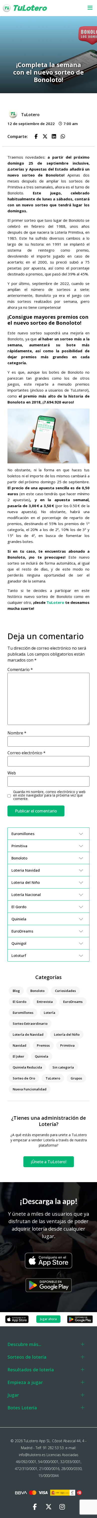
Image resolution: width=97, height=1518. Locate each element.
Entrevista (45, 1001)
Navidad (19, 1045)
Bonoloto (37, 990)
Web (11, 773)
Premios (43, 1045)
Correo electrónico (26, 753)
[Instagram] (62, 1507)
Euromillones (23, 1012)
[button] (87, 8)
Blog (16, 990)
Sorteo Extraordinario (30, 1023)
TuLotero (55, 602)
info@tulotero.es (32, 1454)
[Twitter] (48, 1507)
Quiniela (41, 1056)
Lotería (49, 1012)
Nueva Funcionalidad (30, 1089)
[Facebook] (35, 1507)
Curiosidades (65, 990)
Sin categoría (63, 1067)
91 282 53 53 (53, 1447)
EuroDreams (73, 1001)
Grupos (76, 1078)
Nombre (16, 733)
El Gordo (19, 1001)
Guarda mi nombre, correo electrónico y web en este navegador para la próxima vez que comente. (49, 795)
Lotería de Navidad (28, 1034)
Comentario (20, 669)
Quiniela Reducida (27, 1067)
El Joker (18, 1056)
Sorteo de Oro (24, 1078)
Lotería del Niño (67, 1034)
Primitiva (67, 1045)
